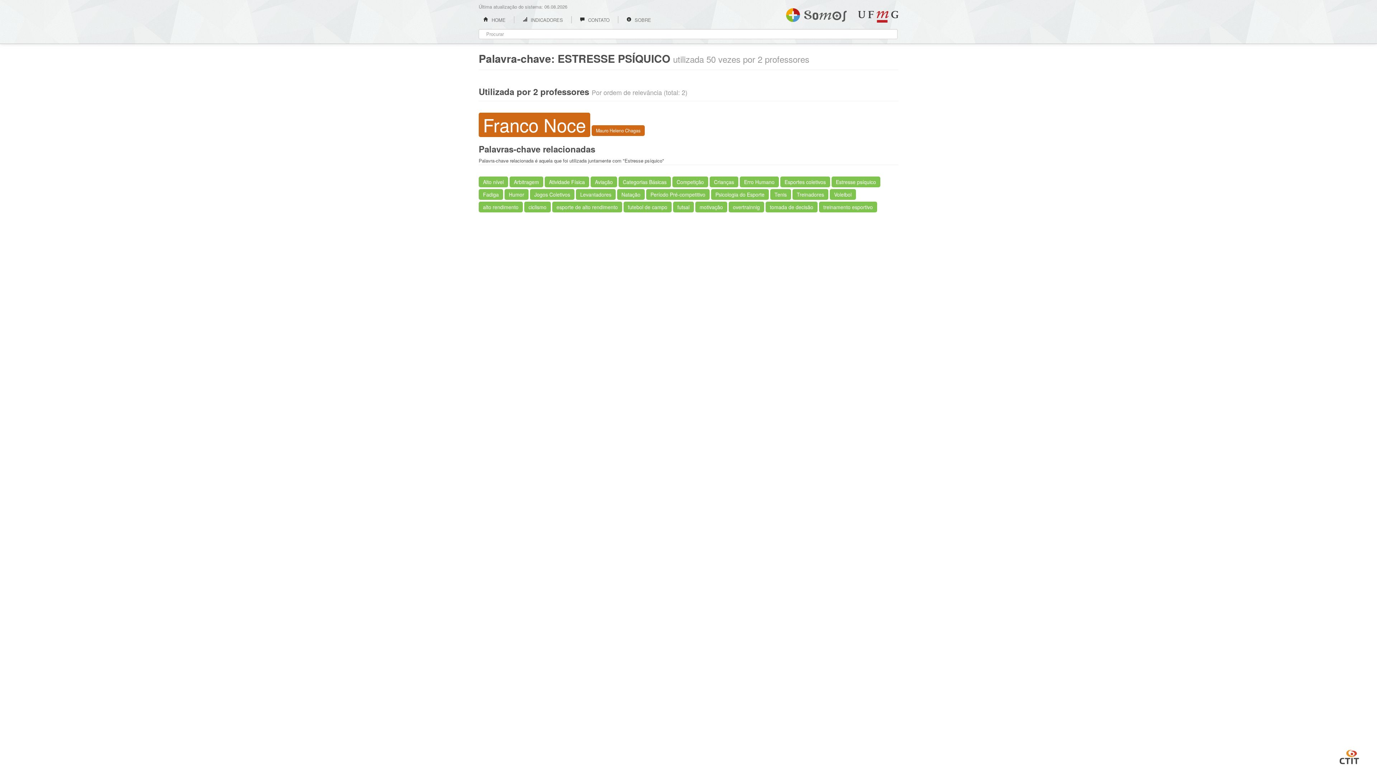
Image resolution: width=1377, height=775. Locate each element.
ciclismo (537, 207)
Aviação (604, 181)
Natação (630, 194)
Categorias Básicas (645, 181)
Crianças (724, 181)
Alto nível (493, 181)
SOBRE (642, 20)
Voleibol (843, 194)
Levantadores (595, 194)
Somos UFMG (816, 14)
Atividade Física (567, 181)
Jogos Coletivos (552, 194)
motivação (711, 207)
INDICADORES (546, 20)
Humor (516, 194)
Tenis (781, 194)
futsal (683, 207)
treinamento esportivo (848, 207)
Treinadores (810, 194)
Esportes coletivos (805, 181)
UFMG (878, 17)
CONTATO (598, 20)
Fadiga (491, 194)
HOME (498, 20)
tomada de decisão (791, 207)
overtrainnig (746, 207)
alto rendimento (501, 207)
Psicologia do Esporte (740, 194)
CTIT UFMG (1349, 756)
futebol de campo (647, 207)
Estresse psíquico (856, 181)
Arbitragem (526, 181)
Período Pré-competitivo (677, 194)
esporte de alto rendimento (587, 207)
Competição (690, 181)
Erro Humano (759, 181)
